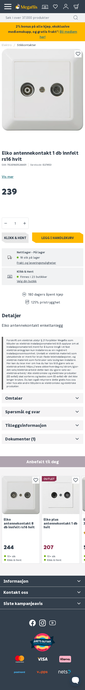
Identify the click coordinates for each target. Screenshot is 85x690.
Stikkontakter (26, 45)
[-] (5, 223)
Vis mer (8, 176)
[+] (24, 223)
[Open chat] (75, 680)
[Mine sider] (55, 6)
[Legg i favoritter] (78, 53)
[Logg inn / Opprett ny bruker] (66, 6)
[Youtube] (52, 623)
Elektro (7, 45)
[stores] (45, 6)
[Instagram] (42, 623)
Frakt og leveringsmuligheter (36, 262)
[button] (75, 17)
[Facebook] (32, 623)
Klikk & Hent (15, 238)
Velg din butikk (27, 281)
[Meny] (7, 6)
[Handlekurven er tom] (76, 6)
